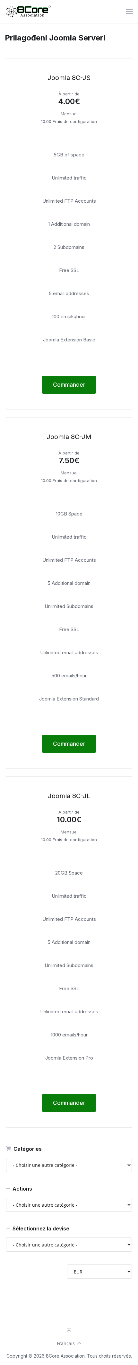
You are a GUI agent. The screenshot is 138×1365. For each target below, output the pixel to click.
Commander (69, 385)
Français (66, 1343)
